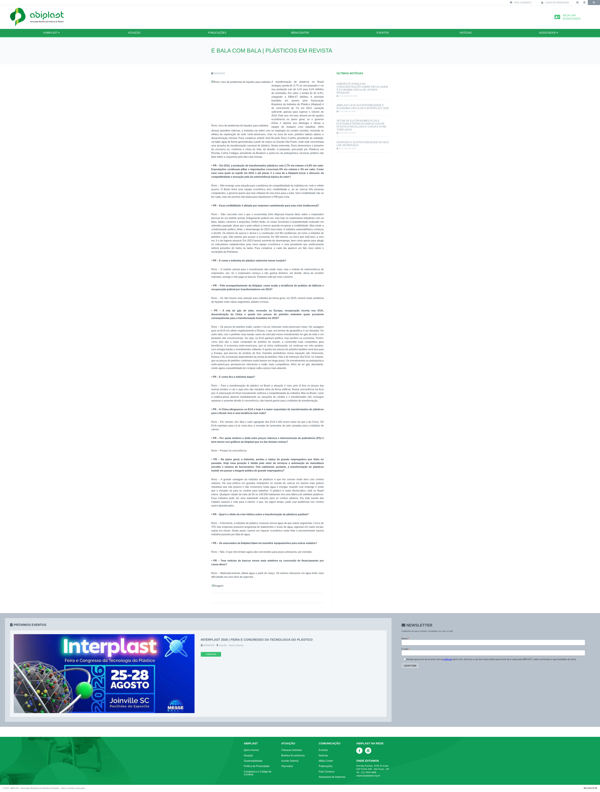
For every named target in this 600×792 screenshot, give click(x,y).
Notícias (466, 32)
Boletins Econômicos (293, 755)
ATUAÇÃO (134, 32)
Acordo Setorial (289, 760)
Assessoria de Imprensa (332, 777)
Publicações (217, 32)
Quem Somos (251, 750)
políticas (447, 659)
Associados (547, 32)
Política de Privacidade (256, 766)
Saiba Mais (211, 654)
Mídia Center (300, 32)
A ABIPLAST (50, 32)
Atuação (248, 755)
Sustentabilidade (253, 760)
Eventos (383, 32)
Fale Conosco (522, 2)
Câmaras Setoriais (291, 750)
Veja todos (287, 766)
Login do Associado (556, 2)
